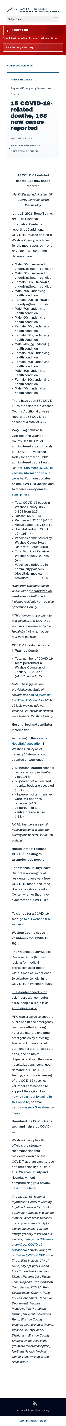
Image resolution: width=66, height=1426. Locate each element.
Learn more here (24, 1188)
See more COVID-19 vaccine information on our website (32, 473)
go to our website (31, 919)
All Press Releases (21, 65)
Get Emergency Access (33, 1421)
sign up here (20, 494)
